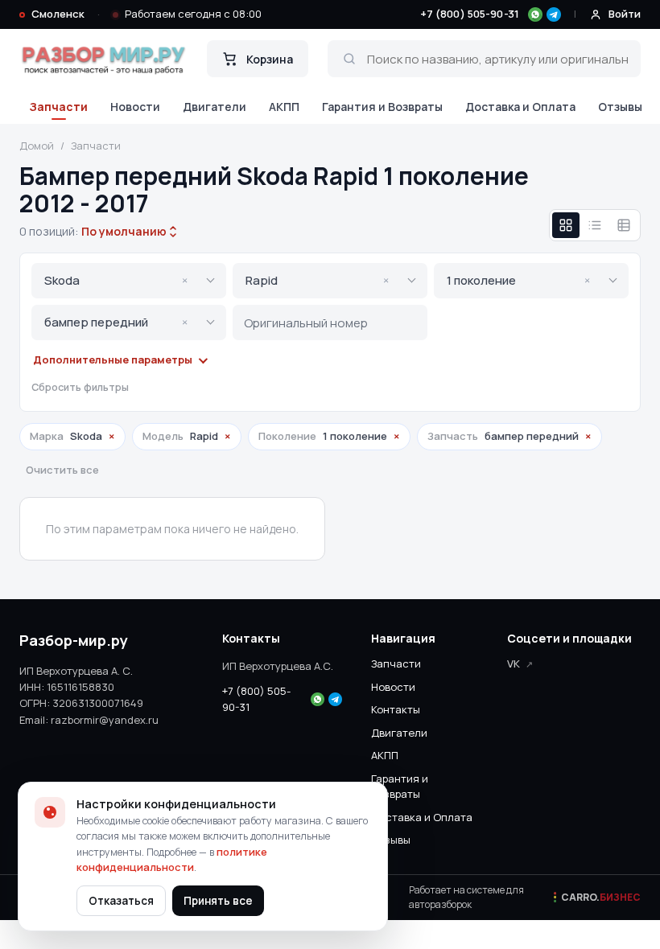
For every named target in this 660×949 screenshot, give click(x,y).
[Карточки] (566, 225)
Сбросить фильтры (80, 387)
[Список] (594, 225)
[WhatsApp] (535, 14)
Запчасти (58, 106)
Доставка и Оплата (520, 106)
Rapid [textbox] (317, 280)
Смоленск (58, 13)
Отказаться (121, 901)
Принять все (218, 901)
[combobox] (124, 231)
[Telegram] (554, 14)
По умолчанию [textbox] (122, 231)
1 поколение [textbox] (518, 280)
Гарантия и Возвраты (382, 106)
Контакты (395, 709)
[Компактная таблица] (623, 225)
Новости (135, 106)
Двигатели (214, 106)
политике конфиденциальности (171, 859)
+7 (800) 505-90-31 (469, 13)
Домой (36, 145)
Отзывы (620, 106)
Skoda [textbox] (116, 280)
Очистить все (62, 469)
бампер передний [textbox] (116, 322)
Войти (624, 13)
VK (513, 663)
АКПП (284, 106)
